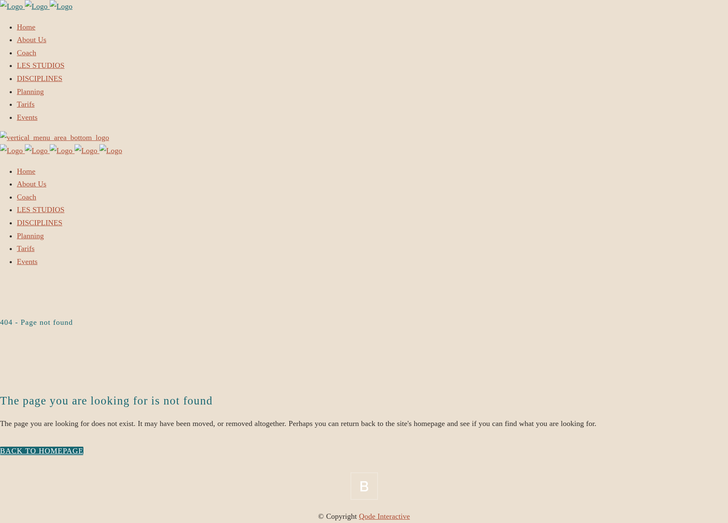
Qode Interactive (384, 516)
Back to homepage (41, 451)
